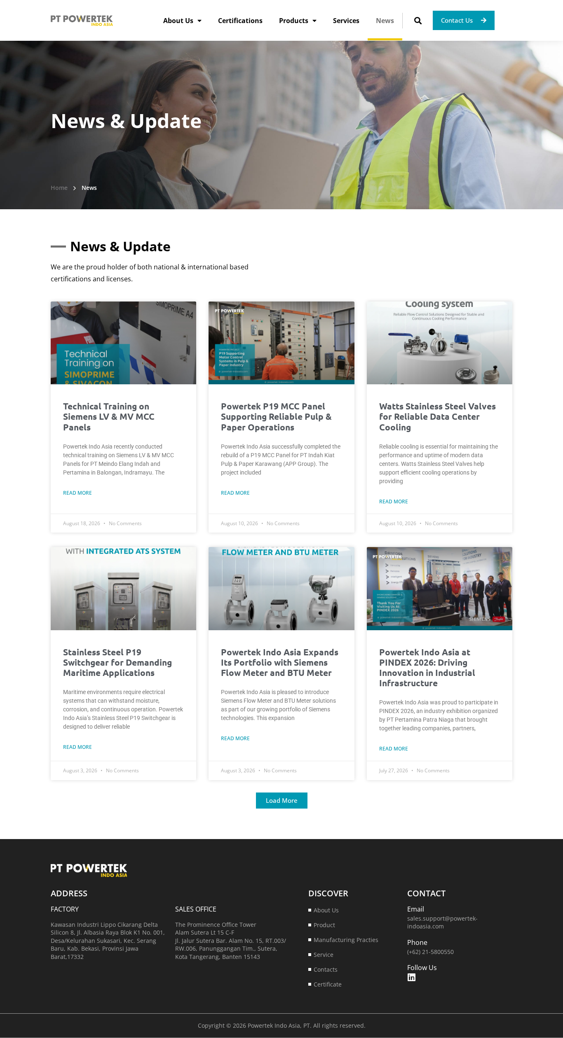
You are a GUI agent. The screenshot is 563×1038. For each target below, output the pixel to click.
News (385, 20)
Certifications (240, 20)
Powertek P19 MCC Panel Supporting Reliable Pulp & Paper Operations (276, 416)
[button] (418, 20)
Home (59, 188)
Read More (77, 492)
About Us (178, 20)
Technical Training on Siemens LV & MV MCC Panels (109, 416)
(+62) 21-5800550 (430, 952)
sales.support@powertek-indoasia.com (442, 922)
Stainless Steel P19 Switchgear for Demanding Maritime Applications (117, 662)
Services (346, 20)
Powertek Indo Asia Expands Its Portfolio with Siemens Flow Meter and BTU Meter (279, 662)
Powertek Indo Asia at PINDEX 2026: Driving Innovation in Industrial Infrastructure (427, 667)
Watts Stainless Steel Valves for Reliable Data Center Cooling (437, 416)
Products (293, 20)
